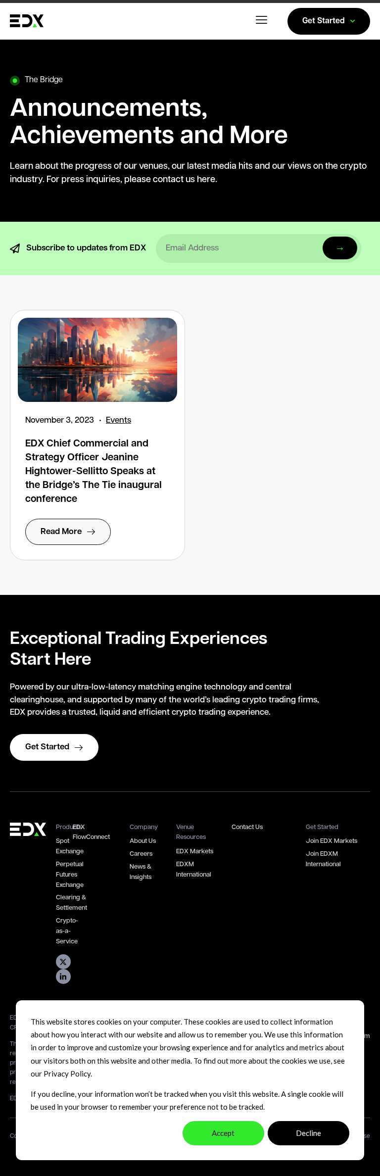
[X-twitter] (63, 961)
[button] (262, 21)
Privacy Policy (67, 1073)
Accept (223, 1132)
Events (118, 420)
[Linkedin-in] (63, 976)
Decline (308, 1132)
